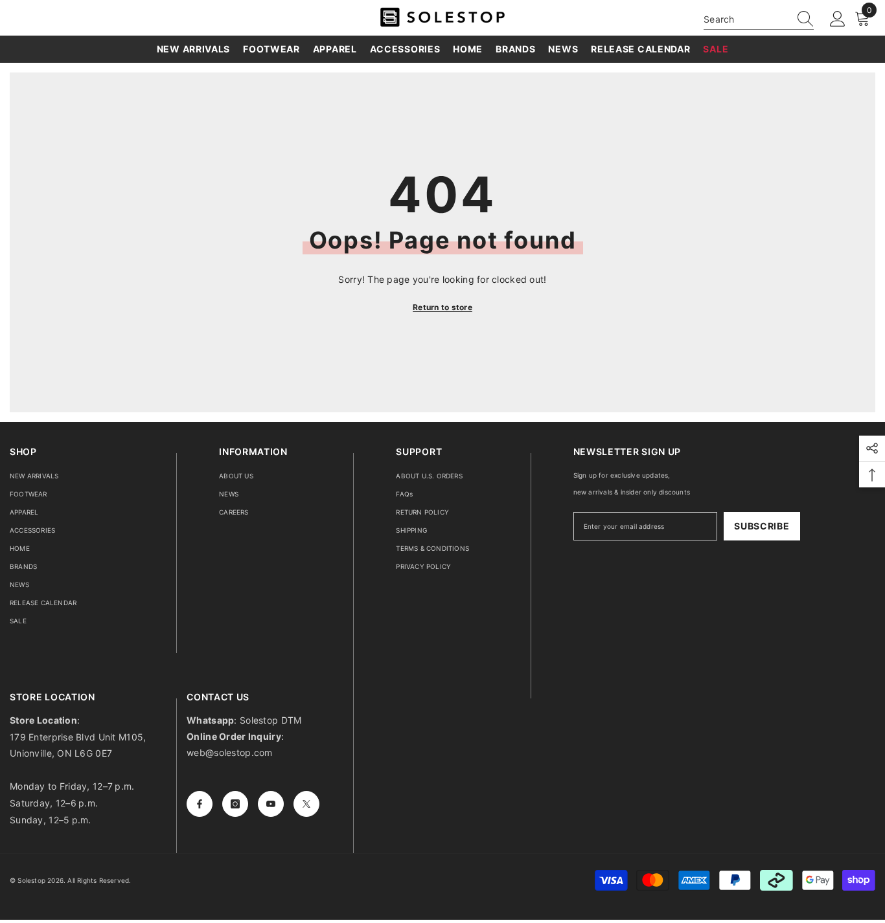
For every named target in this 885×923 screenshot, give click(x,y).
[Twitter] (306, 804)
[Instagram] (235, 804)
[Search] (759, 19)
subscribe (761, 525)
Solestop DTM (269, 720)
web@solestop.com (229, 752)
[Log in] (837, 19)
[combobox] (746, 19)
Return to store (442, 307)
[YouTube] (271, 804)
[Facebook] (200, 804)
